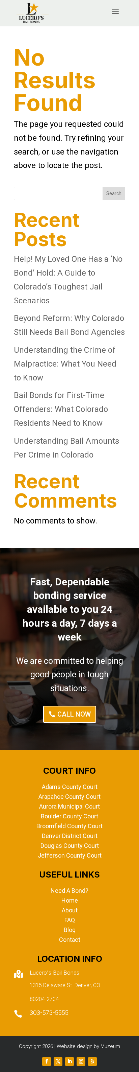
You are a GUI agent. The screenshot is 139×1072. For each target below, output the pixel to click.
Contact (69, 939)
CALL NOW (74, 714)
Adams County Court (70, 786)
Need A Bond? (69, 890)
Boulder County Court (69, 816)
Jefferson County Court (70, 855)
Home (69, 900)
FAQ (69, 920)
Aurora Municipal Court (69, 806)
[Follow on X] (58, 1061)
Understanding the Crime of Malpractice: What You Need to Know (65, 363)
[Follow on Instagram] (81, 1061)
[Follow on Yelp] (92, 1061)
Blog (70, 929)
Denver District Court (70, 835)
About (70, 910)
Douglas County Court (69, 845)
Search (113, 193)
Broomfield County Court (69, 826)
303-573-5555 (49, 1012)
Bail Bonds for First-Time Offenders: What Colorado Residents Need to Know (61, 409)
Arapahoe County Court (69, 796)
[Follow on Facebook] (46, 1061)
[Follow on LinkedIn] (69, 1061)
